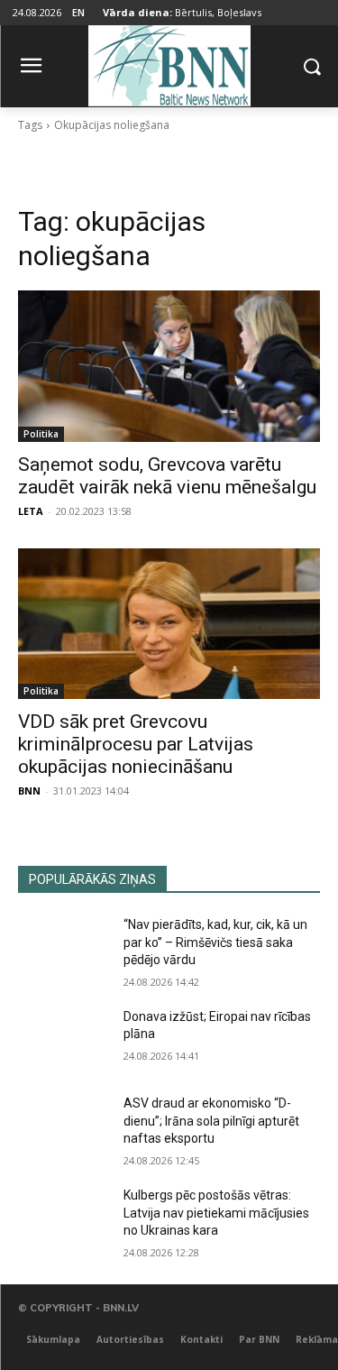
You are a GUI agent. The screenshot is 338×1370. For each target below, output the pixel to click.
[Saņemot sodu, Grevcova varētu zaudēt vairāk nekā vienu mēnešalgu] (169, 366)
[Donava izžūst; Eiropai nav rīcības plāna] (63, 1039)
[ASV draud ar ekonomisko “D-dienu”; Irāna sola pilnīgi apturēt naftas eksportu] (63, 1126)
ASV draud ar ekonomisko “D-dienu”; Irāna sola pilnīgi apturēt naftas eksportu (211, 1120)
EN (78, 12)
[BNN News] (169, 62)
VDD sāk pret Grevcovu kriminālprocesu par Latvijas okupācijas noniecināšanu (135, 744)
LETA (30, 511)
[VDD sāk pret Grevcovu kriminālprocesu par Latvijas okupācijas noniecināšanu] (169, 624)
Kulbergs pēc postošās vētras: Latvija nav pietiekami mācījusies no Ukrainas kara (216, 1212)
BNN (29, 790)
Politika (41, 434)
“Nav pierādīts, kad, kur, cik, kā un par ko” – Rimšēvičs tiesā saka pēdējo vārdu (215, 942)
